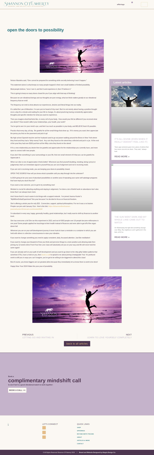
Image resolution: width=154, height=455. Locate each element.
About (79, 437)
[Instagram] (44, 432)
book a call (46, 255)
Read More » (122, 156)
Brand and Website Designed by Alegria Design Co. (97, 452)
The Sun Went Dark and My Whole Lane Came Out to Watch (130, 220)
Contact (80, 443)
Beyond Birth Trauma (85, 434)
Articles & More (83, 440)
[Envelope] (44, 437)
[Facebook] (44, 427)
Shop (79, 427)
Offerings (121, 4)
